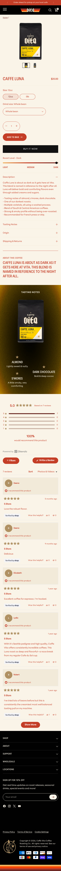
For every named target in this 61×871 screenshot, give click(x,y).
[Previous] (7, 2)
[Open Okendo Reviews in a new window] (15, 451)
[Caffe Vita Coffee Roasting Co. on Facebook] (5, 807)
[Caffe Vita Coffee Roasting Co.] (30, 10)
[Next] (53, 2)
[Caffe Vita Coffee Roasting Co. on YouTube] (20, 807)
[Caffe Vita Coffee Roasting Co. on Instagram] (10, 807)
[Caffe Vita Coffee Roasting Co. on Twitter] (15, 807)
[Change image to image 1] (26, 65)
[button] (30, 413)
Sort (30, 472)
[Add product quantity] (16, 126)
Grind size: (14, 104)
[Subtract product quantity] (6, 126)
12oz (10, 97)
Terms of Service (24, 832)
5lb (27, 97)
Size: (8, 90)
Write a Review (48, 461)
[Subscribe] (53, 797)
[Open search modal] (50, 10)
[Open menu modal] (5, 10)
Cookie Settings (42, 832)
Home (5, 18)
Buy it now (30, 149)
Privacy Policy (9, 832)
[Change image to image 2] (35, 65)
